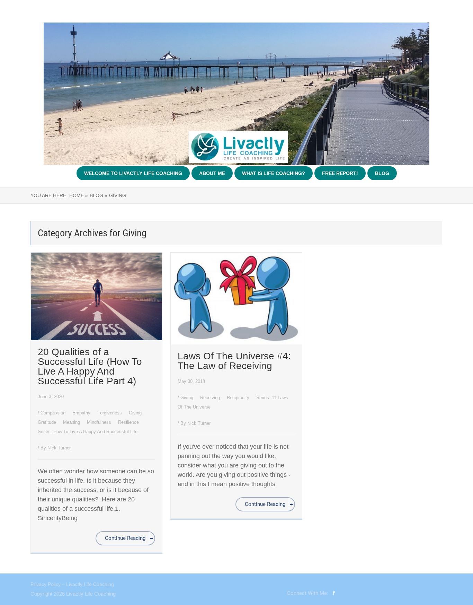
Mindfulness (100, 422)
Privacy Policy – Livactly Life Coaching (72, 584)
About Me (212, 173)
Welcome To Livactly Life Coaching (133, 173)
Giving (136, 412)
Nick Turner (59, 447)
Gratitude (47, 422)
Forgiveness (110, 412)
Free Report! (340, 173)
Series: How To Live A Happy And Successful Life (87, 431)
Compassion (54, 412)
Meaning (72, 422)
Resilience (129, 422)
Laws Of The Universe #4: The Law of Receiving (234, 361)
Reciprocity (239, 397)
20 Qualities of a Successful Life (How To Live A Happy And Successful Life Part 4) (90, 366)
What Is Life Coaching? (273, 173)
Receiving (210, 397)
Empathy (82, 412)
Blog (382, 173)
